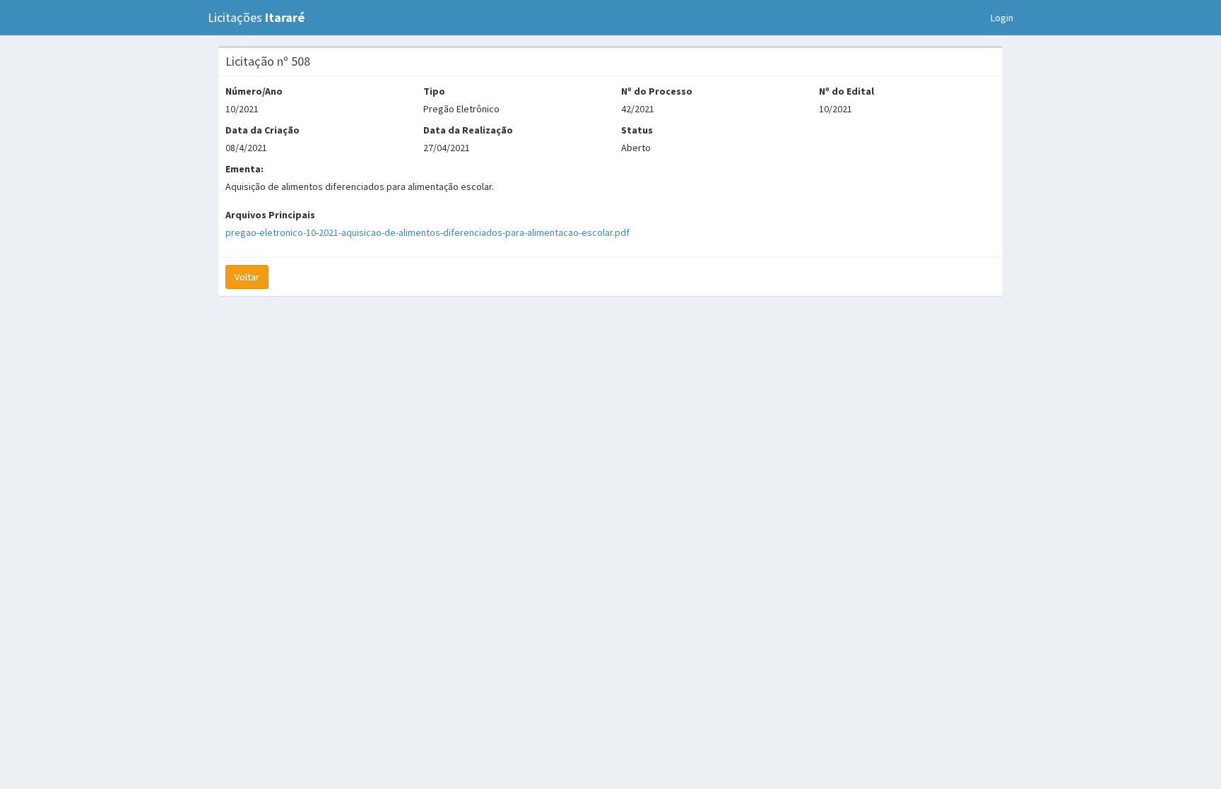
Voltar (247, 277)
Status (637, 130)
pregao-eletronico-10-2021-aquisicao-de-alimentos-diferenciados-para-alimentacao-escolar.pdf (427, 232)
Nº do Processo (656, 91)
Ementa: (244, 168)
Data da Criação (262, 130)
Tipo (434, 91)
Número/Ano (254, 91)
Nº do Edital (846, 91)
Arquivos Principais (270, 214)
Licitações (256, 17)
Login (1002, 17)
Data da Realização (468, 130)
